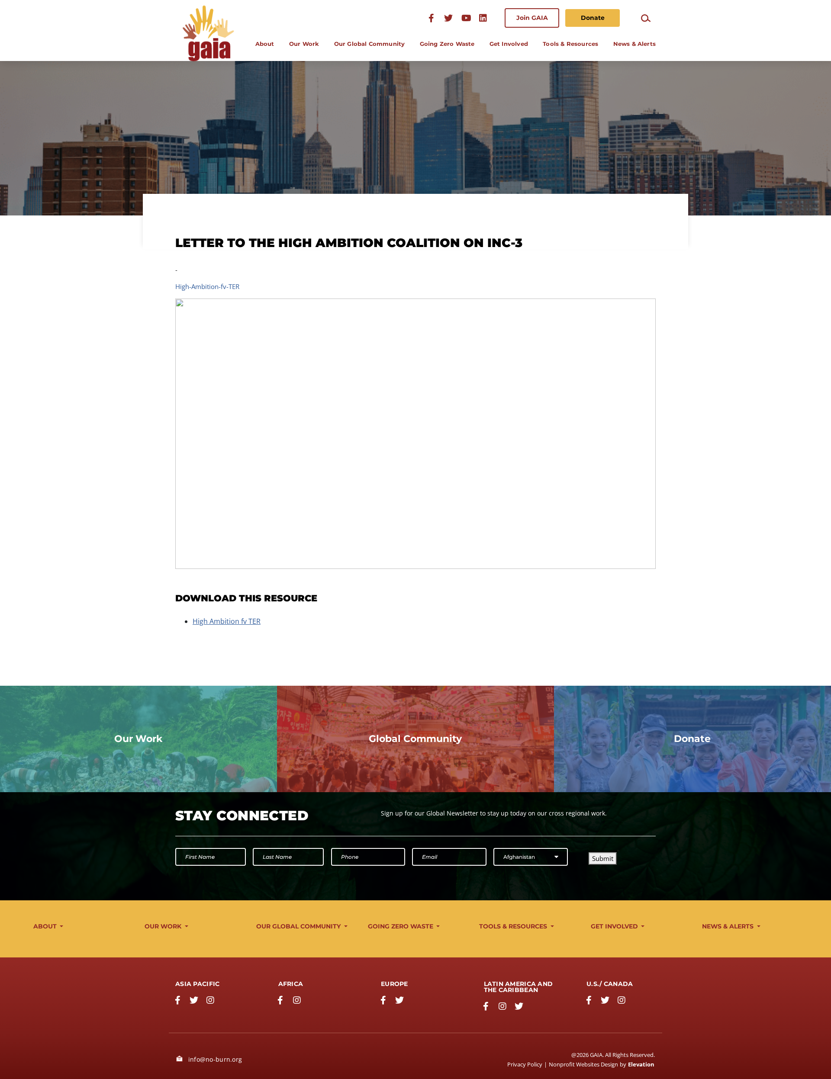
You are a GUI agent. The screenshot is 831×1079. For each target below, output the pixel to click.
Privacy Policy (524, 1064)
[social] (465, 18)
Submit (602, 858)
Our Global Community (369, 43)
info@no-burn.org (214, 1059)
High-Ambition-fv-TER (207, 286)
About (264, 43)
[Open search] (645, 18)
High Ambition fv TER (227, 621)
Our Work (304, 43)
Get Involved (509, 43)
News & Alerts (634, 43)
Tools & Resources (570, 43)
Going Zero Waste (447, 43)
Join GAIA (532, 18)
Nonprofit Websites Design (583, 1064)
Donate (593, 18)
